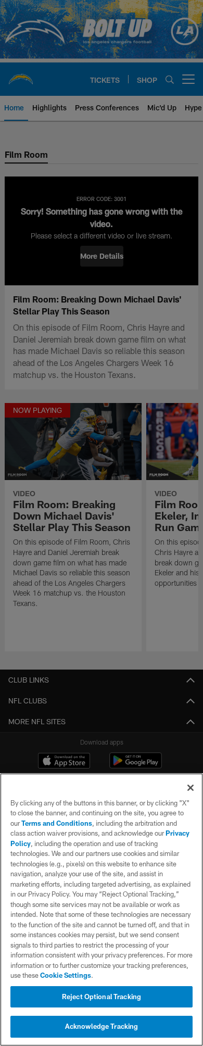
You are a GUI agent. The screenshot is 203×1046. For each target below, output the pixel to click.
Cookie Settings (65, 975)
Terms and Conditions (56, 823)
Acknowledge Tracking (101, 1026)
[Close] (190, 787)
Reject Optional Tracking (101, 996)
